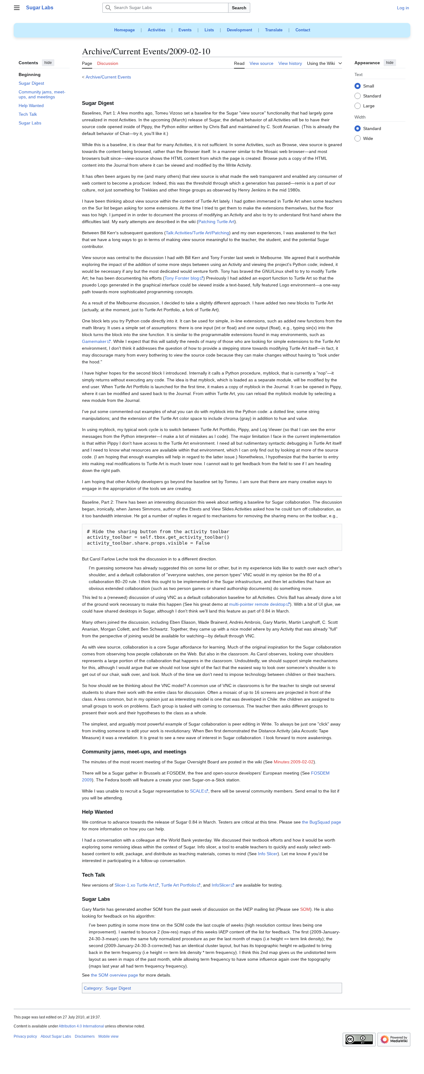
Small (368, 86)
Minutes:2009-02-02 (293, 761)
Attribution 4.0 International (81, 1026)
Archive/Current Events (108, 76)
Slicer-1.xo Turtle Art (134, 885)
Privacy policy (25, 1036)
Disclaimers (85, 1036)
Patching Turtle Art (216, 221)
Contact (302, 30)
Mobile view (108, 1036)
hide (48, 63)
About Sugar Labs (56, 1036)
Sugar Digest (118, 988)
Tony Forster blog (182, 278)
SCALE (197, 791)
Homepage (124, 30)
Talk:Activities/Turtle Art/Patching (197, 232)
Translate (273, 30)
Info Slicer (267, 853)
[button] (17, 8)
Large (369, 106)
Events (185, 30)
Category (93, 988)
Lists (209, 30)
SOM (305, 909)
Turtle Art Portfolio (178, 885)
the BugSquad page (321, 822)
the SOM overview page (114, 975)
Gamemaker (94, 341)
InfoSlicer (221, 885)
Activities (156, 30)
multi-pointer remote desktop (257, 604)
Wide (368, 138)
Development (239, 30)
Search (239, 7)
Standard (372, 96)
